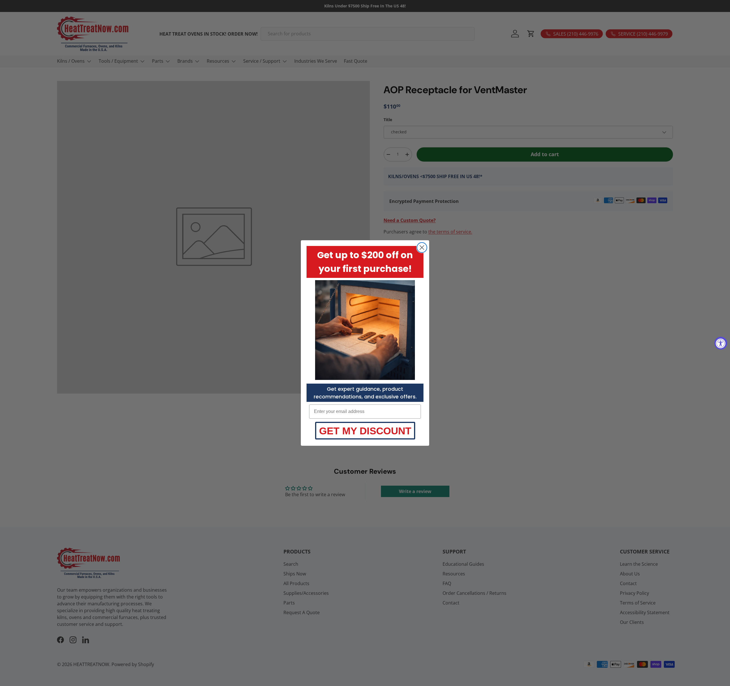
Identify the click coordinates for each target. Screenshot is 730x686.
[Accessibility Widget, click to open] (720, 343)
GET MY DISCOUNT (365, 430)
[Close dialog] (422, 248)
